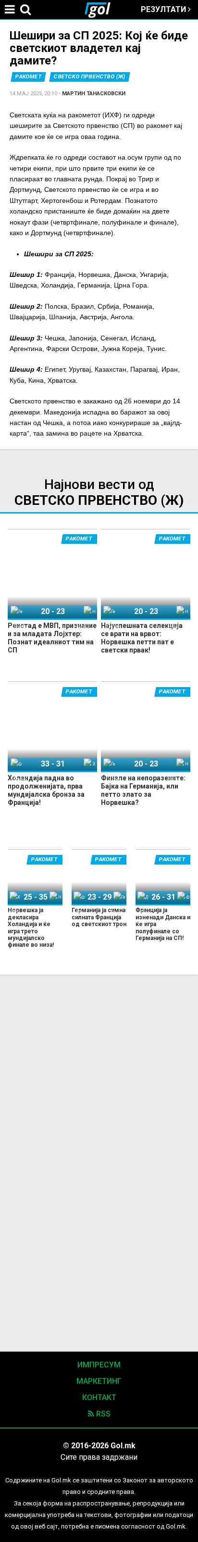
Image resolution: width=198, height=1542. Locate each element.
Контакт (99, 1397)
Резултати (164, 9)
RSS (102, 1413)
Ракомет (28, 77)
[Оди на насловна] (101, 9)
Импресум (99, 1364)
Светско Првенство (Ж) (89, 77)
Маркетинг (99, 1381)
